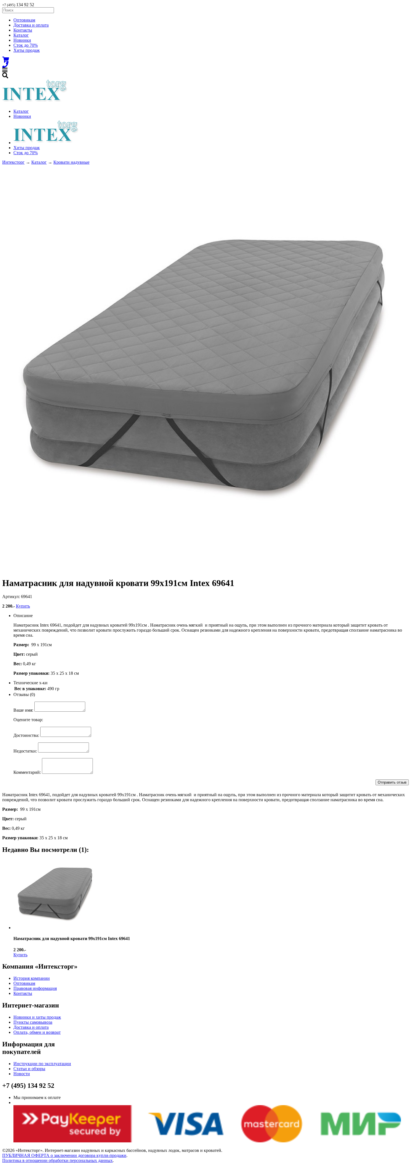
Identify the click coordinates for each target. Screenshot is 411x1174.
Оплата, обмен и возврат (37, 1032)
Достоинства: (26, 735)
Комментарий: (27, 772)
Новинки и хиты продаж (37, 1017)
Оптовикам (24, 20)
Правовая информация (35, 988)
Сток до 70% (25, 45)
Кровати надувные (71, 162)
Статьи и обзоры (29, 1068)
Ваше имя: (23, 710)
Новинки (22, 40)
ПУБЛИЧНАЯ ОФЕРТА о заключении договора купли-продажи (64, 1155)
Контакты (22, 30)
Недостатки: (25, 751)
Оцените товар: (28, 719)
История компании (31, 978)
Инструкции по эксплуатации (42, 1063)
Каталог (21, 35)
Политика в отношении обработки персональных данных (57, 1160)
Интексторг (13, 162)
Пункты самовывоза (32, 1022)
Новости (21, 1073)
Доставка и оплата (31, 25)
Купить (23, 606)
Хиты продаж (26, 50)
